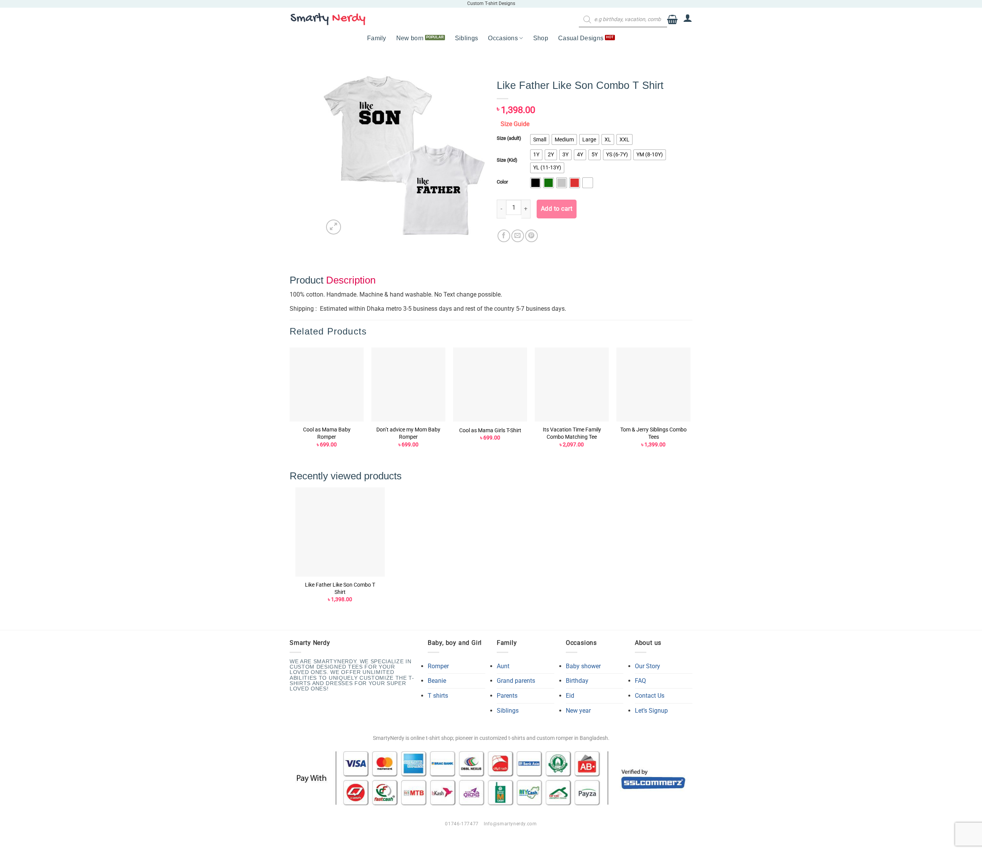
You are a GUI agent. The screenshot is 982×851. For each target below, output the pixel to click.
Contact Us (649, 695)
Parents (507, 695)
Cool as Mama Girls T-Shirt (490, 430)
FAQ (640, 680)
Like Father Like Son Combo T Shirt (340, 588)
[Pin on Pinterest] (531, 236)
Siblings (466, 38)
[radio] (540, 139)
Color (502, 182)
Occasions (503, 38)
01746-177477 (461, 823)
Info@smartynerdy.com (510, 823)
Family (376, 38)
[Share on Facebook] (504, 236)
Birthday (577, 680)
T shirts (438, 695)
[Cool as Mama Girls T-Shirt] (490, 384)
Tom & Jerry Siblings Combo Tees (653, 433)
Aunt (503, 666)
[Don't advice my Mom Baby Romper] (408, 384)
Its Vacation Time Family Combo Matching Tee (572, 433)
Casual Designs (580, 38)
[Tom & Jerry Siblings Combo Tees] (653, 384)
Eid (570, 695)
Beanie (437, 680)
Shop (540, 38)
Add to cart (556, 208)
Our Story (647, 666)
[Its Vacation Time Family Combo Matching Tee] (572, 384)
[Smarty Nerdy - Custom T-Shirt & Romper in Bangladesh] (328, 19)
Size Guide (515, 124)
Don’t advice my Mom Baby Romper (408, 433)
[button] (672, 19)
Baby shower (583, 666)
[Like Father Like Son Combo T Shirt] (340, 532)
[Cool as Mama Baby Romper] (327, 384)
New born (410, 38)
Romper (438, 666)
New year (578, 710)
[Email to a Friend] (517, 236)
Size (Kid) (507, 160)
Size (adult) (509, 138)
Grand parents (516, 680)
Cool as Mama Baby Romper (327, 433)
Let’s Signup (651, 710)
